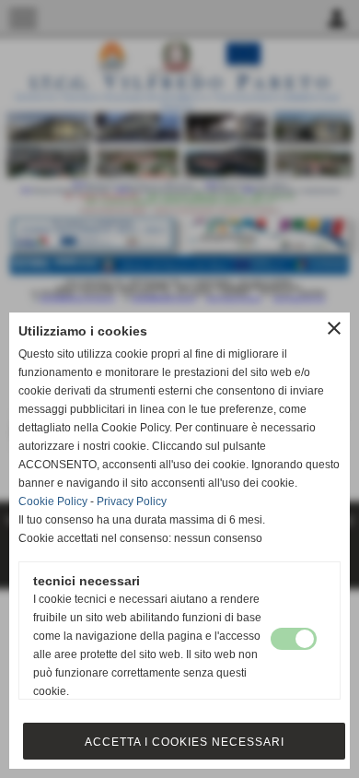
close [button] (334, 328)
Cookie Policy (52, 501)
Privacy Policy (132, 501)
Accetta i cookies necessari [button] (184, 742)
